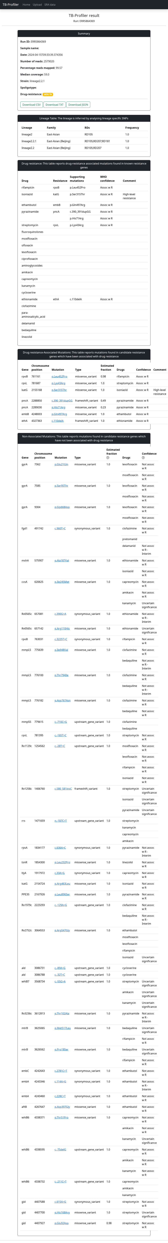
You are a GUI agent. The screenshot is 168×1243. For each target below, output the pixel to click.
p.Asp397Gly (62, 1107)
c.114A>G (60, 1081)
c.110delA (57, 421)
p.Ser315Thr (59, 390)
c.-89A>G (60, 968)
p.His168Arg (62, 1212)
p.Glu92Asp (62, 1223)
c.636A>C (60, 847)
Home (26, 4)
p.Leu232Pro (62, 862)
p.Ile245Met (62, 582)
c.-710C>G (61, 722)
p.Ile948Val (61, 650)
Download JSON (78, 104)
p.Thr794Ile (61, 675)
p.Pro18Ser (61, 1049)
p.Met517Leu (63, 1028)
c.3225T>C (61, 639)
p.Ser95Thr (61, 486)
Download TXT (54, 104)
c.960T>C (60, 528)
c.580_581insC (63, 788)
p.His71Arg (58, 407)
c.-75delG (60, 1149)
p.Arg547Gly (62, 930)
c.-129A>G (61, 905)
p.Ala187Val (62, 560)
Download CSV (31, 104)
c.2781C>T (61, 1071)
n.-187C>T (61, 821)
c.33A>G (60, 873)
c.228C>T (60, 1096)
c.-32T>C (60, 974)
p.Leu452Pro (59, 376)
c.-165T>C (60, 735)
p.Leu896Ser (62, 894)
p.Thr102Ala (62, 1013)
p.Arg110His (62, 628)
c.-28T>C (60, 746)
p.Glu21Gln (61, 464)
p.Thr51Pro (61, 1117)
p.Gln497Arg (59, 414)
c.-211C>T (60, 1181)
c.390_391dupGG (62, 400)
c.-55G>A (60, 981)
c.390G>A (60, 614)
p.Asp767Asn (63, 700)
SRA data (49, 4)
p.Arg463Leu (62, 883)
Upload (37, 4)
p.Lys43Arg (58, 383)
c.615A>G (60, 1202)
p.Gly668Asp (62, 507)
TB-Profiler (11, 4)
